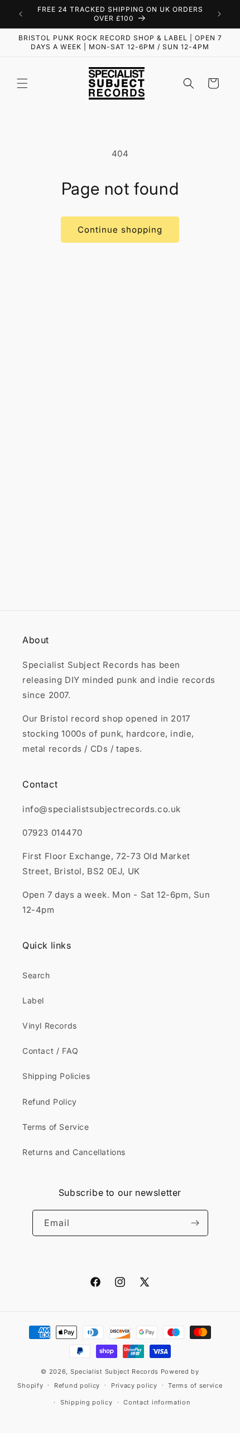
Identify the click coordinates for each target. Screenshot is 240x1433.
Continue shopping (120, 229)
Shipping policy (86, 1402)
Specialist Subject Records (114, 1371)
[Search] (188, 83)
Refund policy (77, 1385)
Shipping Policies (56, 1076)
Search (36, 975)
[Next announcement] (219, 14)
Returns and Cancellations (74, 1152)
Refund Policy (49, 1101)
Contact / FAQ (50, 1050)
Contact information (156, 1402)
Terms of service (195, 1385)
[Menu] (22, 83)
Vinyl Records (49, 1025)
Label (33, 1000)
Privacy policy (134, 1385)
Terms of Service (55, 1127)
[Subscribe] (195, 1223)
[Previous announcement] (20, 14)
